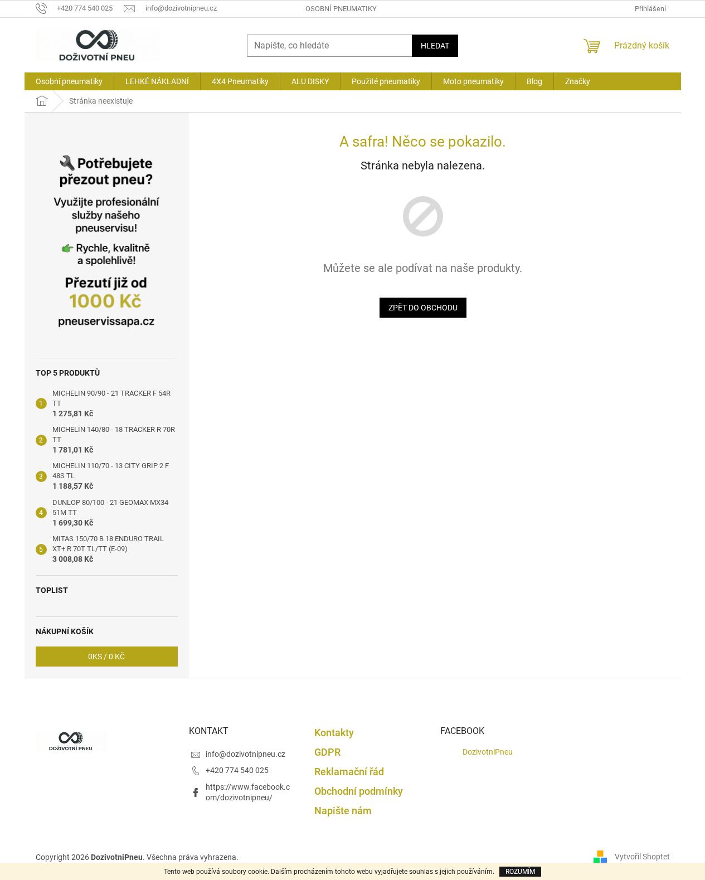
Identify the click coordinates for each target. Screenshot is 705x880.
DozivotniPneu (488, 751)
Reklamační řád (349, 771)
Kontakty (334, 732)
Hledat (435, 45)
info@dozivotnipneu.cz (245, 754)
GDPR (327, 752)
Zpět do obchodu (423, 307)
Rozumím (520, 872)
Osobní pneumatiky (341, 8)
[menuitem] (69, 81)
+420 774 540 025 (237, 770)
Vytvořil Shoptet (642, 856)
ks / (106, 656)
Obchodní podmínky (358, 791)
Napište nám (343, 810)
